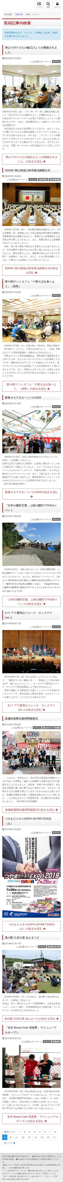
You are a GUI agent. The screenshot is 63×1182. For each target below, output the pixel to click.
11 (16, 1137)
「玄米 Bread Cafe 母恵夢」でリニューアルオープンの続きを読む (32, 1118)
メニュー (39, 7)
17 (54, 1137)
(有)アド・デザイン (44, 1176)
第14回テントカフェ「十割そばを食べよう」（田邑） (30, 283)
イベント (56, 61)
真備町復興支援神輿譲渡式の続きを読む (30, 809)
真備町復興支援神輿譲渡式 (21, 718)
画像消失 (56, 1041)
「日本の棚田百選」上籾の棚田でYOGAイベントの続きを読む (31, 601)
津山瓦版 (9, 5)
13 (29, 1137)
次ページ (8, 1142)
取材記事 (19, 14)
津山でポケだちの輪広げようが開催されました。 (31, 49)
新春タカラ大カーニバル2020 (23, 397)
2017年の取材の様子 (14, 483)
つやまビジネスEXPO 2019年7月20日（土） (28, 821)
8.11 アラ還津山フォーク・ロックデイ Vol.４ (30, 615)
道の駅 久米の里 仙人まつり (22, 937)
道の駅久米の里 (54, 946)
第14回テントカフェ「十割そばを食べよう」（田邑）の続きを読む (31, 386)
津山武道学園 (55, 179)
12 (23, 1137)
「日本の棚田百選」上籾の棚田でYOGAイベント (31, 507)
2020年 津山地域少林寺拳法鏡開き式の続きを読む (31, 270)
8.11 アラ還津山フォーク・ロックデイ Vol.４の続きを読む (33, 707)
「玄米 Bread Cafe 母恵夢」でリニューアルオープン (31, 1030)
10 (10, 1137)
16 (48, 1137)
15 (42, 1137)
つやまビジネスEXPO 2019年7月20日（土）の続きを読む (31, 926)
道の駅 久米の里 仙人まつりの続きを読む (30, 1018)
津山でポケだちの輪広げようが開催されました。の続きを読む (31, 159)
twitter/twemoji (36, 1170)
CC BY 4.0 (29, 1173)
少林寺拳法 (43, 179)
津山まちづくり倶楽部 (51, 727)
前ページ (10, 1131)
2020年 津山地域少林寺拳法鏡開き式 (27, 170)
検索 (48, 7)
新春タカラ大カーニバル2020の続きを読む (31, 492)
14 (35, 1137)
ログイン (57, 7)
